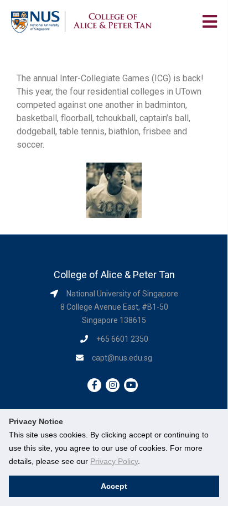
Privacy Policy (114, 461)
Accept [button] (114, 486)
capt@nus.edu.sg (122, 357)
